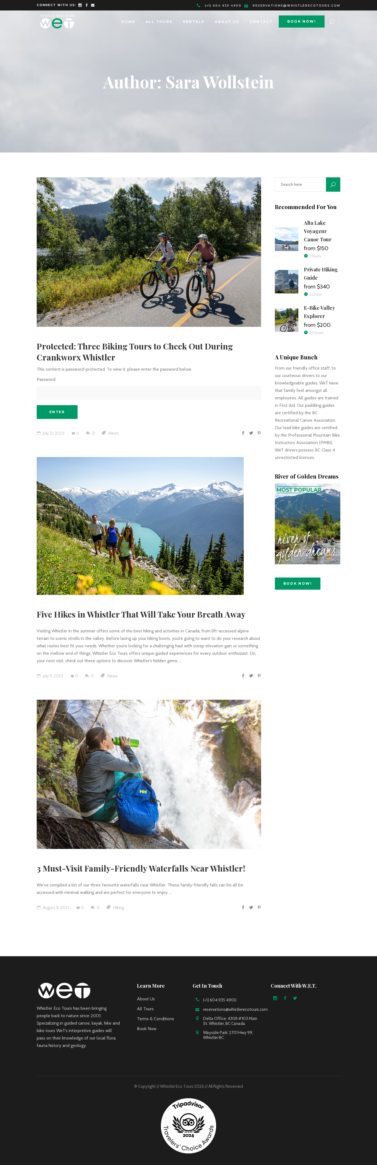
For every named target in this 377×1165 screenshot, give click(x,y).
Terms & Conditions (155, 1018)
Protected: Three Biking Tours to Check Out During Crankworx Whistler (135, 352)
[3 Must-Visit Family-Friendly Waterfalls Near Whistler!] (149, 774)
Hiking (118, 907)
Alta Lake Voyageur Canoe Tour (317, 231)
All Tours (145, 1008)
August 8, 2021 (55, 907)
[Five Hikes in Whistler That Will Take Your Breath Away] (140, 526)
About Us (146, 998)
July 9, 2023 (52, 676)
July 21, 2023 (53, 433)
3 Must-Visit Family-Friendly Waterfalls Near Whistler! (141, 868)
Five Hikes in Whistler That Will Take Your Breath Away (141, 614)
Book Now (146, 1028)
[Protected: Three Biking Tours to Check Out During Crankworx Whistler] (149, 252)
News (113, 433)
